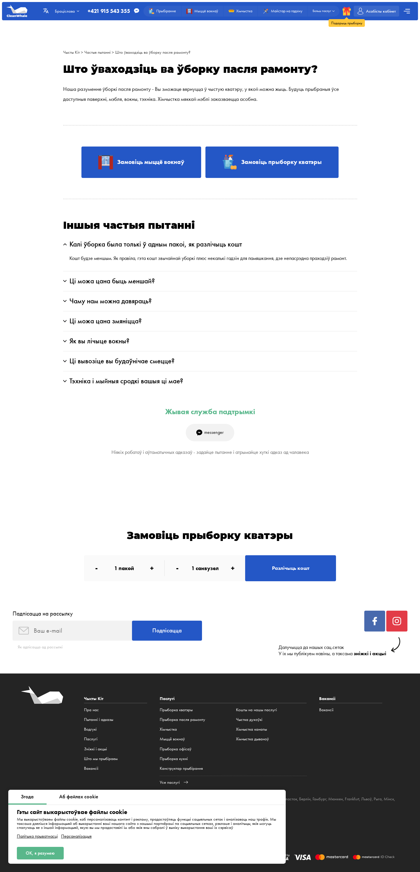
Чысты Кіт (71, 52)
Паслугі (90, 738)
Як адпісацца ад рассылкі (40, 647)
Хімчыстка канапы (251, 729)
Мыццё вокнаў (172, 738)
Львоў (366, 798)
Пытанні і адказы (98, 719)
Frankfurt (352, 798)
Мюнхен (335, 798)
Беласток (289, 798)
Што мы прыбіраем (101, 758)
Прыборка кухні (174, 758)
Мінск (389, 798)
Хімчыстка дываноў (252, 738)
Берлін (305, 798)
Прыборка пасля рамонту (182, 719)
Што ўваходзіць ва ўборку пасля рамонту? (153, 52)
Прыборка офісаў (175, 748)
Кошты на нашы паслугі (256, 709)
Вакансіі (91, 768)
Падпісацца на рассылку (43, 613)
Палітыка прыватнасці (37, 836)
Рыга (378, 798)
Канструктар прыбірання (181, 768)
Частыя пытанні (97, 52)
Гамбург (319, 798)
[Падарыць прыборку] (347, 11)
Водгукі (90, 729)
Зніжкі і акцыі (95, 748)
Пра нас (91, 709)
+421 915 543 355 (109, 11)
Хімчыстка (168, 729)
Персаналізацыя (76, 836)
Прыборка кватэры (176, 709)
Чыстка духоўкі (249, 719)
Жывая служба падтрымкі (210, 411)
